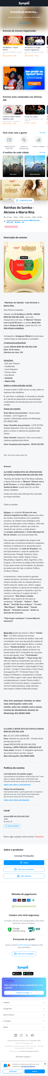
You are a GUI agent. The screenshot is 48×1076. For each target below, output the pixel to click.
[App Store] (17, 973)
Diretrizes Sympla (23, 1057)
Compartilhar (26, 200)
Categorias (7, 1009)
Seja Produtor (8, 1015)
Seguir (25, 862)
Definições (13, 1071)
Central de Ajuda (24, 945)
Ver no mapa (13, 826)
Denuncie (39, 837)
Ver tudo (42, 132)
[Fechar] (45, 1063)
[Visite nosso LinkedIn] (15, 1035)
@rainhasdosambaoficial (15, 343)
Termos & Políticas (28, 1066)
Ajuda (5, 1027)
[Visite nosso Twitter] (26, 1035)
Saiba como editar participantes (16, 800)
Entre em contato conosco (30, 1051)
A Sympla (7, 1021)
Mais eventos (26, 876)
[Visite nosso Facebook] (32, 1035)
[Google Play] (28, 973)
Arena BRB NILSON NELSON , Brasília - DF (23, 221)
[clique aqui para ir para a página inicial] (24, 3)
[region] (24, 1068)
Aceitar (34, 1071)
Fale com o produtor (26, 869)
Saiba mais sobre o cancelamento (17, 785)
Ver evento (24, 23)
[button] (7, 1065)
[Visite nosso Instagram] (21, 1035)
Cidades (6, 1002)
